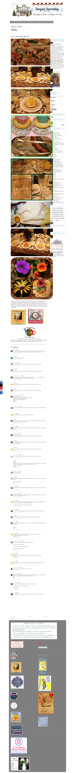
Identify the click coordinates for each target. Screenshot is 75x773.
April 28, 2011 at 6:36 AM (17, 529)
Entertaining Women (16, 493)
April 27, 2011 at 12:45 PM (17, 437)
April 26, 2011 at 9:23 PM (17, 353)
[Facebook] (1, 382)
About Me (18, 22)
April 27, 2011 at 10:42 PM (17, 518)
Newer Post (13, 616)
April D (14, 532)
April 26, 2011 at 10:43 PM (17, 379)
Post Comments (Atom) (18, 618)
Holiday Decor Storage (33, 22)
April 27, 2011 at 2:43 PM (17, 444)
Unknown (14, 413)
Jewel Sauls (15, 500)
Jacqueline (14, 486)
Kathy (14, 447)
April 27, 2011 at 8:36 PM (17, 506)
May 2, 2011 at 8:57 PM (16, 589)
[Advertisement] (29, 608)
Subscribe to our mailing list (16, 26)
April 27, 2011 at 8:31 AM (17, 423)
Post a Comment (14, 597)
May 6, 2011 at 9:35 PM (16, 595)
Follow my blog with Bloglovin (42, 655)
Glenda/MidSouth (16, 433)
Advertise (42, 22)
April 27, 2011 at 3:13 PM (17, 451)
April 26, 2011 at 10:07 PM (17, 359)
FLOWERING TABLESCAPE (25, 344)
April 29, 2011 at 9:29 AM (17, 570)
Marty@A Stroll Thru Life (17, 375)
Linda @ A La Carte (16, 454)
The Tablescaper (15, 582)
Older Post (46, 616)
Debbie (14, 477)
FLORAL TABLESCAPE (17, 344)
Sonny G (14, 521)
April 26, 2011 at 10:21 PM (17, 365)
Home (12, 22)
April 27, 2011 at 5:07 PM (17, 467)
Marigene (14, 509)
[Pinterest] (1, 387)
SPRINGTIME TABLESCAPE (41, 344)
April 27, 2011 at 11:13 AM (17, 430)
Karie (14, 515)
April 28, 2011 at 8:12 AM (17, 537)
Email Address (54, 97)
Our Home (24, 22)
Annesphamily (15, 362)
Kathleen (14, 426)
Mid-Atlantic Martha (16, 406)
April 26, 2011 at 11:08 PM (17, 385)
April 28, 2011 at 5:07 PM (17, 549)
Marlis (14, 440)
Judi (13, 460)
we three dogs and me (16, 567)
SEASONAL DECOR (33, 344)
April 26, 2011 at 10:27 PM (17, 372)
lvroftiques (14, 349)
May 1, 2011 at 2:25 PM (16, 579)
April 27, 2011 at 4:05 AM (17, 391)
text (52, 107)
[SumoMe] (1, 393)
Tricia (14, 419)
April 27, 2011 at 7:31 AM (17, 416)
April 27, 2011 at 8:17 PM (17, 497)
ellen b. (14, 368)
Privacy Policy (49, 22)
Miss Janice (15, 592)
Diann (14, 356)
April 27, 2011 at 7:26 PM (17, 473)
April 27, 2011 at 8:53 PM (17, 512)
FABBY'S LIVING (16, 573)
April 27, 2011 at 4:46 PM (17, 457)
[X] (1, 385)
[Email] (1, 390)
